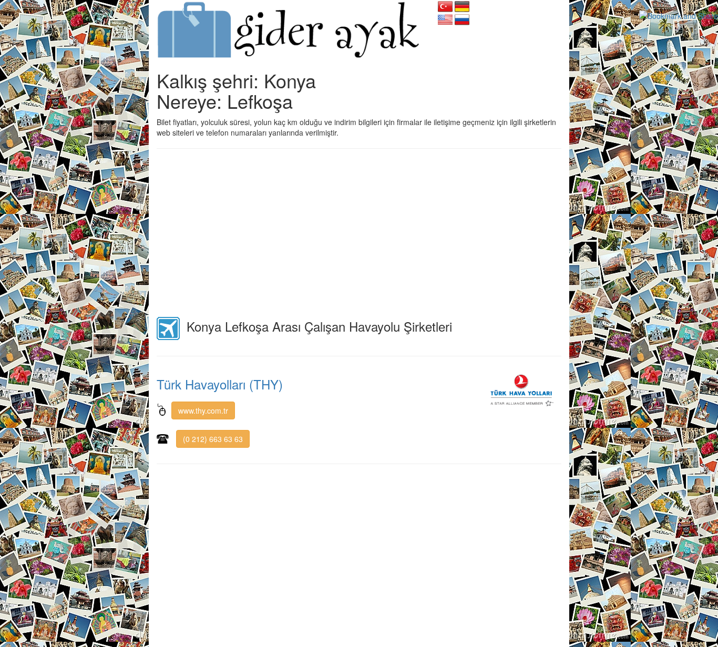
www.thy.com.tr (203, 410)
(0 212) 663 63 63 (213, 439)
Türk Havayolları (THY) (220, 384)
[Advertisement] (359, 232)
